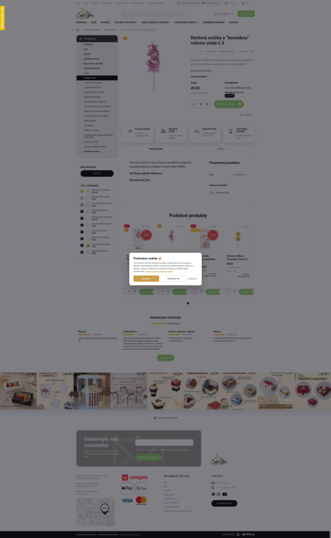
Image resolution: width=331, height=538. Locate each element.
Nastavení (193, 278)
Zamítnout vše (173, 278)
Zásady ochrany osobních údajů (158, 271)
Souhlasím (146, 278)
